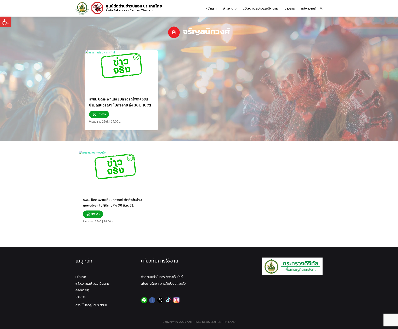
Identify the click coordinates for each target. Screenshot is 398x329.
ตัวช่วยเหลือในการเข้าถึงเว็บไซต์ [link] (162, 276)
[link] (5, 22)
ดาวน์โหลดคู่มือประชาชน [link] (91, 304)
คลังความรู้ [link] (82, 290)
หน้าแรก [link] (80, 276)
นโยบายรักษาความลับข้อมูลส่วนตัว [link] (163, 283)
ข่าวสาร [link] (80, 296)
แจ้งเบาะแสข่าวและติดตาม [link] (92, 283)
